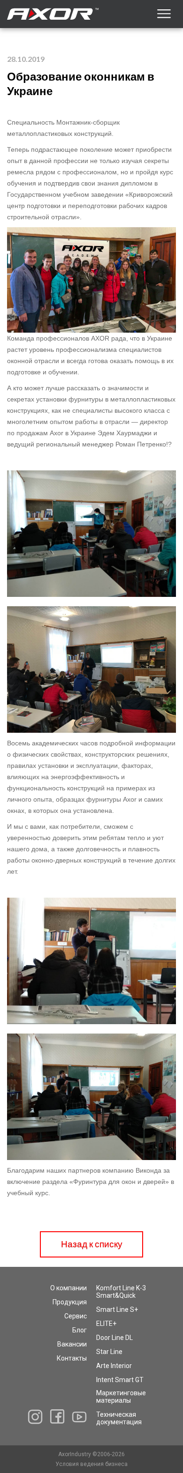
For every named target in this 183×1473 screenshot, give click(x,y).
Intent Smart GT (120, 1380)
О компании (68, 1288)
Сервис (75, 1316)
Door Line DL (114, 1337)
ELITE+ (106, 1323)
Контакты (72, 1358)
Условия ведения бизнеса (91, 1464)
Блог (79, 1330)
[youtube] (79, 1416)
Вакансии (72, 1344)
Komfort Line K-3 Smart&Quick (121, 1291)
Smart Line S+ (117, 1309)
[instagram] (35, 1416)
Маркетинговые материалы (121, 1396)
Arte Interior (114, 1365)
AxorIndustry (75, 1454)
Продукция (70, 1302)
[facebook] (57, 1416)
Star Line (109, 1351)
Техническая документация (119, 1418)
